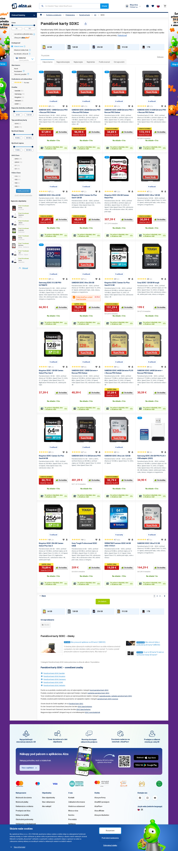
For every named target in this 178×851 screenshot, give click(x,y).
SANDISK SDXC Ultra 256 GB (83, 283)
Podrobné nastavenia (110, 838)
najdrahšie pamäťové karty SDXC (98, 693)
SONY (17, 104)
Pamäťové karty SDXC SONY (53, 682)
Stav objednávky (48, 798)
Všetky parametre (23, 191)
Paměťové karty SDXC (76, 704)
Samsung (18, 94)
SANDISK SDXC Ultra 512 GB (148, 543)
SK (142, 809)
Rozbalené (18, 71)
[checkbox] (23, 34)
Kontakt (71, 798)
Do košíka (63, 132)
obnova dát (140, 642)
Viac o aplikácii (28, 768)
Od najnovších (119, 62)
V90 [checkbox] (16, 186)
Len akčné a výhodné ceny (23, 34)
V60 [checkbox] (16, 183)
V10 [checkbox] (16, 176)
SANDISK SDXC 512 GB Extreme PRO (86, 456)
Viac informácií (19, 847)
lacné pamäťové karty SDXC (99, 690)
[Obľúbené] (152, 6)
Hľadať (104, 6)
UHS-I (17, 159)
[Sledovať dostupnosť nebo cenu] (67, 106)
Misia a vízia (73, 811)
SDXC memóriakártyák (92, 712)
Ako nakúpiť (46, 806)
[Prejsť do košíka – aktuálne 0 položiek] (164, 6)
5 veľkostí (86, 187)
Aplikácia (72, 824)
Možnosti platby (22, 802)
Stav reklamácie (48, 802)
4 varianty (119, 535)
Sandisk (17, 91)
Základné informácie (76, 802)
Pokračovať (122, 35)
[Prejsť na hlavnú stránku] (22, 6)
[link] (23, 268)
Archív (46, 625)
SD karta (67, 642)
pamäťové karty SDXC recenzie (107, 699)
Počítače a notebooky (53, 15)
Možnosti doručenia (24, 798)
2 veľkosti (53, 274)
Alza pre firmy (99, 798)
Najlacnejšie (78, 62)
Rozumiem (110, 831)
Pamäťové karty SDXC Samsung (54, 679)
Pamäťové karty (84, 15)
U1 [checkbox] (16, 165)
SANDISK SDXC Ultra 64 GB (49, 195)
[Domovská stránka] (41, 15)
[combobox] (69, 6)
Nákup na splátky (22, 815)
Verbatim (18, 101)
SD (95, 15)
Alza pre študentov (101, 815)
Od (12, 25)
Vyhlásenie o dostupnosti (26, 824)
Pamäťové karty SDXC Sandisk (54, 673)
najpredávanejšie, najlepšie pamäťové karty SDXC (115, 696)
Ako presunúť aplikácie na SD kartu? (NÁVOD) (88, 642)
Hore (44, 596)
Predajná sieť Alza (23, 811)
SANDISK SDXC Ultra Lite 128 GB (117, 456)
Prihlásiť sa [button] (134, 7)
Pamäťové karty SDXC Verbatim (54, 685)
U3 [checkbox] (16, 169)
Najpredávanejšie (63, 62)
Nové (16, 69)
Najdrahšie (91, 62)
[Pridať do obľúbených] (63, 106)
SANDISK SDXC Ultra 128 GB (148, 195)
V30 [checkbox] (16, 179)
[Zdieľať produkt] (86, 24)
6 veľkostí (53, 101)
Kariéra (71, 815)
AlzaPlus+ (98, 806)
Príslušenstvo (70, 15)
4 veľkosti (53, 187)
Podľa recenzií (104, 62)
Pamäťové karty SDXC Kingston (54, 676)
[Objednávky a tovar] (147, 6)
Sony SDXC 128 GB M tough (148, 283)
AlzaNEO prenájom (101, 802)
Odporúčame (48, 62)
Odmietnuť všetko (110, 845)
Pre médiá (72, 819)
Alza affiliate (99, 811)
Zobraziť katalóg (18, 15)
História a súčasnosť (76, 806)
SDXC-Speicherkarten (85, 706)
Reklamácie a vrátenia (24, 806)
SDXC (103, 15)
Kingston (18, 97)
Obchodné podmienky (24, 819)
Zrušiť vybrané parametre (23, 195)
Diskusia (160, 57)
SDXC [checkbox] (17, 127)
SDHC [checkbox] (17, 124)
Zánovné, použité (20, 74)
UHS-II (17, 162)
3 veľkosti (119, 362)
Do (34, 25)
